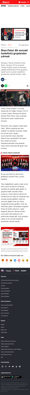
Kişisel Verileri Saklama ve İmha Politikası (11, 349)
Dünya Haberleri (5, 296)
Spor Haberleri (4, 310)
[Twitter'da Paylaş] (2, 85)
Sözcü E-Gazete (5, 313)
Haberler (3, 45)
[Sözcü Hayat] (16, 271)
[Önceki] (2, 34)
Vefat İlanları (4, 332)
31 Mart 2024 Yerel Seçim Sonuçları (10, 280)
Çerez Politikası (5, 346)
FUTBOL (22, 6)
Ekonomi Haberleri (5, 291)
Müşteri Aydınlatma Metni (7, 344)
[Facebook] (5, 366)
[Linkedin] (19, 366)
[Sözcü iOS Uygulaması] (6, 377)
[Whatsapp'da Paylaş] (5, 85)
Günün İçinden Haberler (7, 305)
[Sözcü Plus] (23, 270)
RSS (2, 357)
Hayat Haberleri (5, 293)
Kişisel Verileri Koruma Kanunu (8, 341)
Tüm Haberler (4, 315)
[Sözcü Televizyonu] (2, 271)
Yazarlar (3, 285)
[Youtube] (12, 366)
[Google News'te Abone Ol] (23, 45)
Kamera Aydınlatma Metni (7, 352)
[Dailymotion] (16, 366)
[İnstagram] (2, 366)
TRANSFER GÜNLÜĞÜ (13, 6)
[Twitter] (9, 366)
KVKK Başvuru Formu (6, 354)
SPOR (3, 6)
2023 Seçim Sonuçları (6, 283)
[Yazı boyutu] (27, 85)
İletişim (2, 324)
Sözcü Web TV (4, 307)
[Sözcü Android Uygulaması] (16, 377)
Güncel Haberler (6, 301)
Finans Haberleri (5, 288)
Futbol (9, 45)
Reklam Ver (4, 329)
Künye (2, 327)
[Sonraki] (27, 34)
